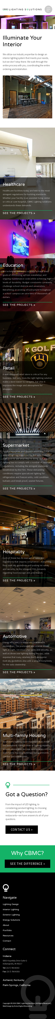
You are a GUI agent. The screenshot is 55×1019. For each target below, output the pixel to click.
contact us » (22, 829)
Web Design (7, 1006)
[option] (27, 96)
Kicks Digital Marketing (23, 1006)
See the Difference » (27, 864)
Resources (8, 935)
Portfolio (7, 930)
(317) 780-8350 (12, 967)
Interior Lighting (11, 909)
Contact (7, 941)
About (6, 925)
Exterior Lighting (11, 914)
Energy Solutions (11, 920)
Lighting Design (11, 904)
